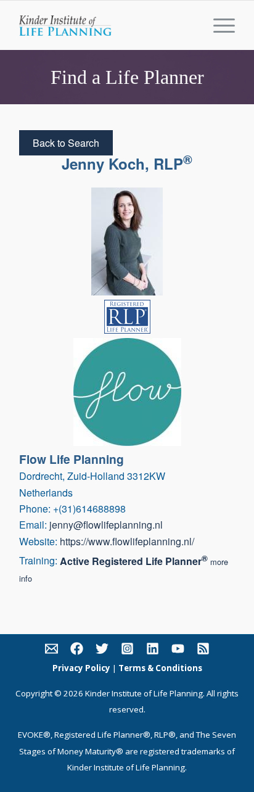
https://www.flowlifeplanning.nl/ (127, 541)
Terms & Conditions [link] (160, 668)
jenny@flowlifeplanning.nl (106, 525)
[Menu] (218, 25)
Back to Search (66, 143)
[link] (51, 650)
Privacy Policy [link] (81, 668)
